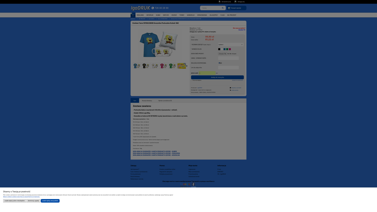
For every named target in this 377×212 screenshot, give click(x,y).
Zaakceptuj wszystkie (50, 201)
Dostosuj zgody (33, 201)
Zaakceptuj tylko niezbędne (15, 201)
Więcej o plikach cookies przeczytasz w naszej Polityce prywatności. (21, 196)
